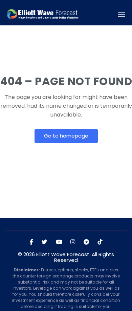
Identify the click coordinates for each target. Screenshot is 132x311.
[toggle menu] (121, 14)
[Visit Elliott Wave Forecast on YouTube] (59, 242)
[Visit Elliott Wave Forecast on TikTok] (99, 242)
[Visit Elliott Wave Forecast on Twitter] (44, 242)
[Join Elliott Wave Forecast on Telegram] (86, 242)
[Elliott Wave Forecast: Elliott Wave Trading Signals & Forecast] (43, 14)
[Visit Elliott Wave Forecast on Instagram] (72, 242)
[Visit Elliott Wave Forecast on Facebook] (31, 242)
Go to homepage (66, 135)
